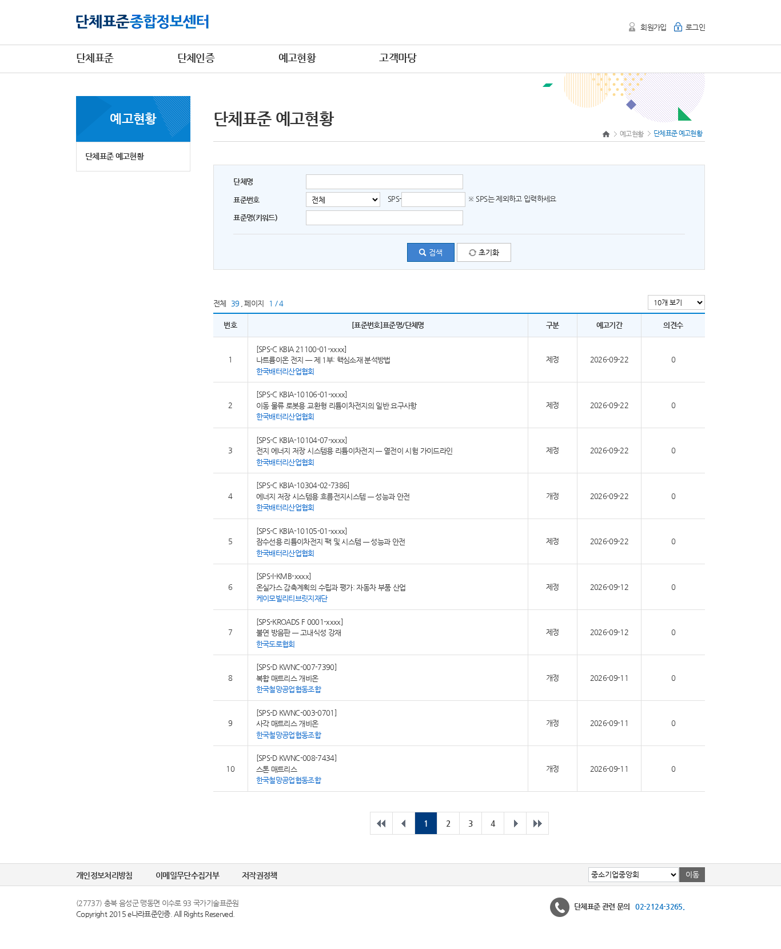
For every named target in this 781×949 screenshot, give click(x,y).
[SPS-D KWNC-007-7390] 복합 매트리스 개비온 (296, 678)
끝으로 (537, 823)
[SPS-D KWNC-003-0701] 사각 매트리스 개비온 (296, 723)
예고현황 (631, 134)
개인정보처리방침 (104, 875)
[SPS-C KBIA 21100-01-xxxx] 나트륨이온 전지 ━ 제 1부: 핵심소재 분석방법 (323, 359)
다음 (515, 823)
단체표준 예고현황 (114, 156)
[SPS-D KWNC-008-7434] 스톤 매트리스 (296, 768)
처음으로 (381, 823)
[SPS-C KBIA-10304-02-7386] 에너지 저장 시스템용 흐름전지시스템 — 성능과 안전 (333, 496)
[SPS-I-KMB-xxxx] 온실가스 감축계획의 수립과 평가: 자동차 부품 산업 (331, 587)
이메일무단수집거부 (187, 875)
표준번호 (246, 200)
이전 (404, 823)
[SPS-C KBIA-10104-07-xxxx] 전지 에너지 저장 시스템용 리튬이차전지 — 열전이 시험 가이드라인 (354, 450)
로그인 (695, 27)
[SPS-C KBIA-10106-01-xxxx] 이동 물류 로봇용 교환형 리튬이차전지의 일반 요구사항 (336, 405)
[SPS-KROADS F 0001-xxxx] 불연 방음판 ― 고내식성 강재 (299, 632)
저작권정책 (259, 875)
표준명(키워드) (255, 217)
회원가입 (653, 27)
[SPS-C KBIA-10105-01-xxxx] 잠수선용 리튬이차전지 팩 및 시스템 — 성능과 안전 (330, 541)
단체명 (243, 181)
